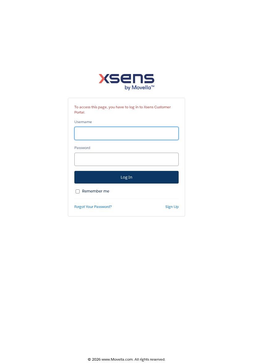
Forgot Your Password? (93, 206)
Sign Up (172, 206)
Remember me (95, 191)
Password (82, 147)
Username (83, 121)
